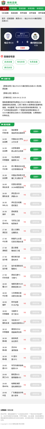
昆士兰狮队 (15, 230)
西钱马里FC (15, 275)
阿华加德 (14, 302)
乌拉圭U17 (15, 320)
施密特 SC (15, 160)
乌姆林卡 (14, 311)
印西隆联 (5, 160)
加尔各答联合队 (17, 266)
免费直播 (33, 62)
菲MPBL (5, 223)
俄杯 (4, 305)
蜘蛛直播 (10, 410)
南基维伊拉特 (16, 332)
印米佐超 (5, 278)
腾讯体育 (8, 68)
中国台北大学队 (17, 139)
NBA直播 (5, 13)
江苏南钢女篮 (16, 293)
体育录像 (31, 8)
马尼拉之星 (15, 220)
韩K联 (4, 341)
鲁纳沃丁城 (15, 251)
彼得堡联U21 (16, 377)
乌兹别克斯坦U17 (18, 323)
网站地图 (21, 424)
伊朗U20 (14, 196)
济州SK (14, 347)
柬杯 (4, 214)
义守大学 (14, 142)
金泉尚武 (14, 338)
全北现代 (14, 341)
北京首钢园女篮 (17, 169)
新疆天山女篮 (16, 239)
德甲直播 (41, 13)
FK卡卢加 (15, 305)
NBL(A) (5, 205)
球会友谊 (5, 187)
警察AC (14, 269)
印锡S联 (5, 133)
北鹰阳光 (14, 233)
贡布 (13, 214)
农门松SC (15, 314)
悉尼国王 (14, 205)
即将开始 (36, 186)
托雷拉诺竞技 (16, 184)
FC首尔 (14, 356)
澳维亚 (4, 250)
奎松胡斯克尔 (16, 386)
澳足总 (4, 232)
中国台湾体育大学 (18, 175)
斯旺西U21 (15, 374)
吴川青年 (14, 395)
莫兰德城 (14, 248)
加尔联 (4, 260)
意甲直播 (32, 13)
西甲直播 (23, 13)
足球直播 (13, 8)
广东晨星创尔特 (17, 392)
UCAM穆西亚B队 (17, 187)
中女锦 (4, 169)
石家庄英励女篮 (17, 242)
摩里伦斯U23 (16, 287)
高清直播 (8, 62)
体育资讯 (40, 8)
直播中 (35, 131)
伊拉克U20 (15, 193)
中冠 (4, 395)
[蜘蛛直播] (10, 5)
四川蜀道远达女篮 (18, 166)
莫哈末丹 (14, 260)
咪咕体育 (21, 62)
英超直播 (14, 13)
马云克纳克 (15, 157)
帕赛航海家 (15, 383)
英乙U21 (5, 377)
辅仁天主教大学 (17, 178)
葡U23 (4, 287)
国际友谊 (5, 196)
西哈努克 (14, 211)
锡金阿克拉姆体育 (18, 133)
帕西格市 (14, 223)
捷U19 (4, 368)
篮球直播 (22, 8)
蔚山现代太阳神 (17, 151)
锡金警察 (14, 130)
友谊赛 (4, 142)
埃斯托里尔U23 (17, 284)
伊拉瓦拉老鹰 (16, 202)
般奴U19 (14, 368)
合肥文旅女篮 (16, 296)
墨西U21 (19, 18)
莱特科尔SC (15, 329)
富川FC (14, 359)
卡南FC (14, 278)
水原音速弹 (15, 148)
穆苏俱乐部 (15, 257)
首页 (4, 8)
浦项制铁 (14, 350)
